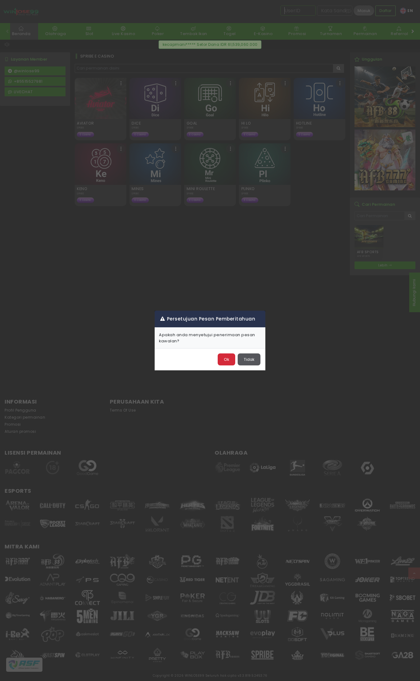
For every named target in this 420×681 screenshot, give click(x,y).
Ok (226, 359)
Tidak (249, 359)
